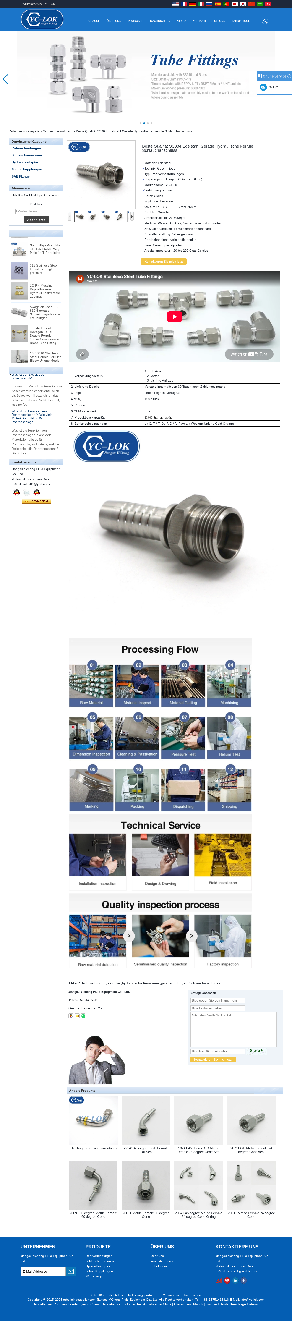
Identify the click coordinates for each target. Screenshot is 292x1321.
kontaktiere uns (162, 1261)
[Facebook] (243, 1280)
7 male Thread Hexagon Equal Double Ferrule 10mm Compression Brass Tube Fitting (44, 322)
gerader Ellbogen (174, 983)
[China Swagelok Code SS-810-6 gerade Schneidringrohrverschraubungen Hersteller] (19, 298)
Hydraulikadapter (25, 162)
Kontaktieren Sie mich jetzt (36, 501)
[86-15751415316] (83, 1015)
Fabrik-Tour (241, 21)
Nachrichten (160, 21)
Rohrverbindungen (26, 148)
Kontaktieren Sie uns (209, 21)
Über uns (114, 21)
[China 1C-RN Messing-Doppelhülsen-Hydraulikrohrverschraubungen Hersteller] (19, 277)
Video (181, 21)
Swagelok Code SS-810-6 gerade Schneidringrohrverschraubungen (45, 298)
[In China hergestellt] (219, 1280)
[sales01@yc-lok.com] (77, 1015)
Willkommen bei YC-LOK (38, 4)
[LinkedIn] (235, 1280)
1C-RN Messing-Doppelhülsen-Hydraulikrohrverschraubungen (45, 277)
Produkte (135, 21)
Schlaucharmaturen (57, 131)
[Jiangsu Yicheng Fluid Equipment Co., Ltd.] (42, 19)
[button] (140, 123)
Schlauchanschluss (204, 983)
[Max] (16, 492)
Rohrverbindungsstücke (101, 983)
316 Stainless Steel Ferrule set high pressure (43, 255)
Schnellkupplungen (27, 169)
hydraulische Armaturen (140, 983)
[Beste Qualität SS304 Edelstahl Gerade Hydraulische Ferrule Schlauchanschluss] (101, 174)
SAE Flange (21, 176)
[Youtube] (227, 1280)
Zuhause (93, 21)
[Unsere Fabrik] (146, 79)
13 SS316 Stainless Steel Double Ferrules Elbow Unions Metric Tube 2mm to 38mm (45, 345)
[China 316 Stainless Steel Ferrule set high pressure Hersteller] (19, 257)
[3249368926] (70, 1015)
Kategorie (32, 131)
